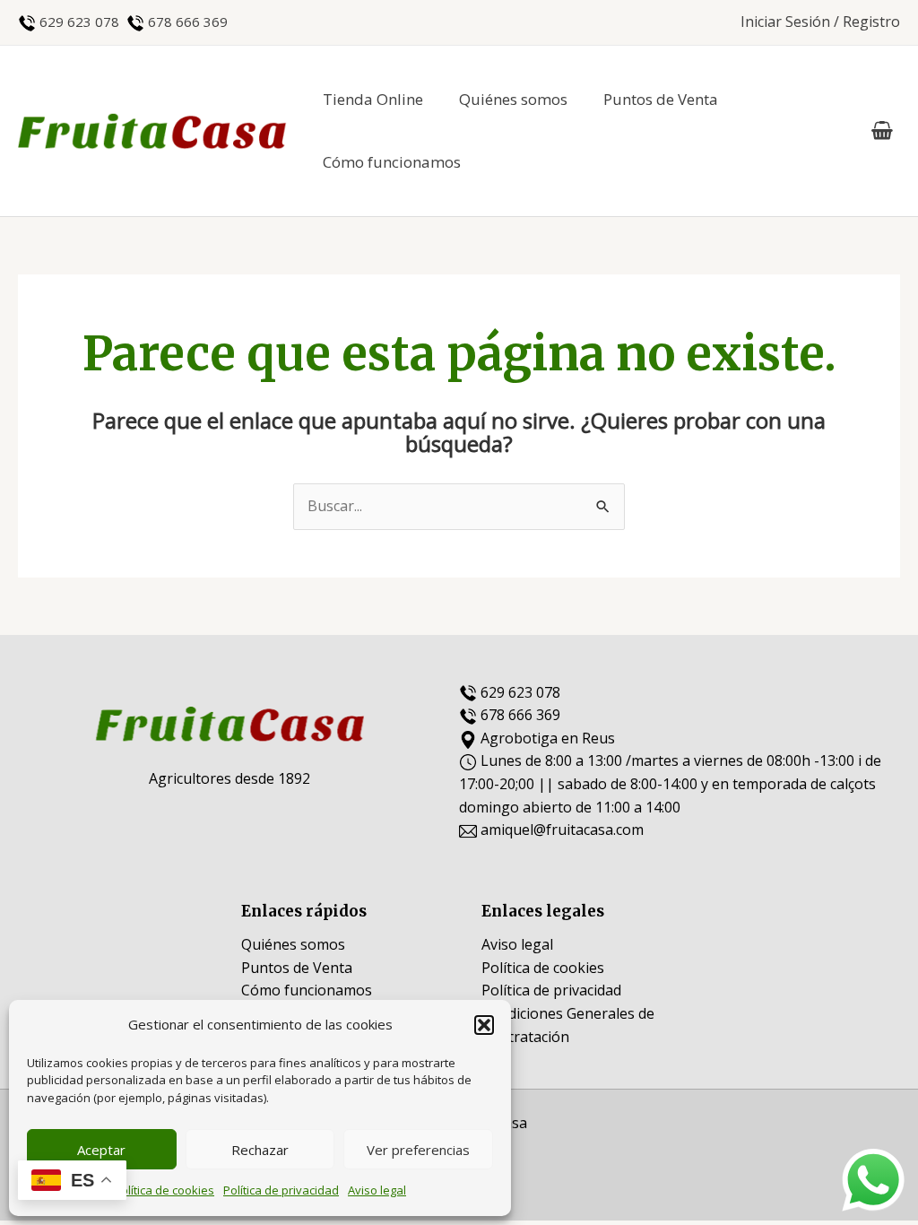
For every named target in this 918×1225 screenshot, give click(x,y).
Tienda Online (373, 99)
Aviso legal (377, 1190)
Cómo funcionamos (392, 162)
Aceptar (101, 1150)
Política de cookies (164, 1190)
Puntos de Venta (660, 99)
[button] (484, 1025)
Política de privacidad (281, 1190)
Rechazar (260, 1150)
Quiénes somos (513, 99)
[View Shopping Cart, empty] (881, 131)
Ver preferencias (418, 1150)
